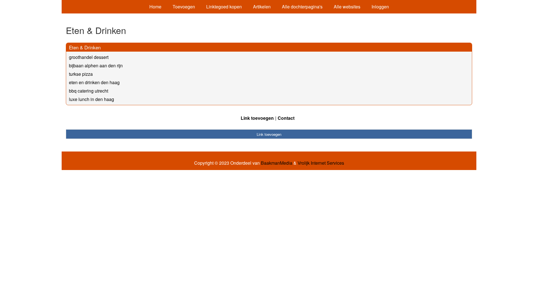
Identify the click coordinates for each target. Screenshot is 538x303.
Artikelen (262, 6)
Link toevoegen (257, 118)
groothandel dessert (88, 57)
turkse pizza (81, 74)
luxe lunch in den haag (91, 99)
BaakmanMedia (276, 163)
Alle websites (347, 6)
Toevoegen (184, 6)
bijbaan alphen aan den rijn (96, 65)
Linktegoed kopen (224, 6)
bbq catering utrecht (88, 91)
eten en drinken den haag (94, 82)
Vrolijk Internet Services (321, 163)
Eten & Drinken (85, 47)
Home (155, 6)
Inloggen (380, 6)
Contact (286, 118)
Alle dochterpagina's (302, 6)
